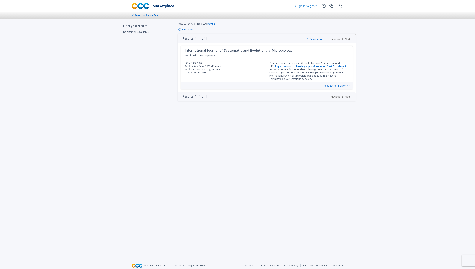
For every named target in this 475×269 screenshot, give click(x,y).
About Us (250, 265)
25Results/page (315, 39)
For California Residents (315, 265)
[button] (324, 6)
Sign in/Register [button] (307, 6)
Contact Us (337, 265)
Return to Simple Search (148, 15)
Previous (335, 39)
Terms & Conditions (269, 265)
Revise (211, 23)
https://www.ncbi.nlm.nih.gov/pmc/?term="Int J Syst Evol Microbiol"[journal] (316, 66)
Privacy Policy (291, 265)
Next (347, 39)
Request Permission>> (337, 85)
